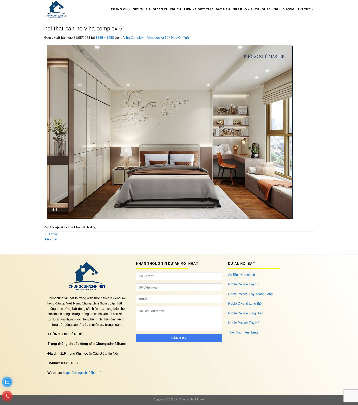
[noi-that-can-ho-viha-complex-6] (168, 131)
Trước (51, 234)
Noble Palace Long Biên (245, 313)
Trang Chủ (120, 9)
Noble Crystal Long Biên (245, 303)
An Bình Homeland (241, 274)
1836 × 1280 (105, 37)
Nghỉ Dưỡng (284, 9)
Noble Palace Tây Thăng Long (250, 294)
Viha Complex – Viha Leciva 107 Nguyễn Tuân (156, 37)
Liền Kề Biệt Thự (198, 9)
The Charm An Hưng (243, 332)
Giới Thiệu (141, 9)
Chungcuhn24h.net (191, 399)
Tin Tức (304, 9)
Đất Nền (223, 9)
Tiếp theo (53, 239)
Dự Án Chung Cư (167, 9)
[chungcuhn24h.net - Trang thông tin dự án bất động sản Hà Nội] (58, 9)
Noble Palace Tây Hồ (243, 284)
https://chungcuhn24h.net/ (81, 373)
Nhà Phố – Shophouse (252, 9)
